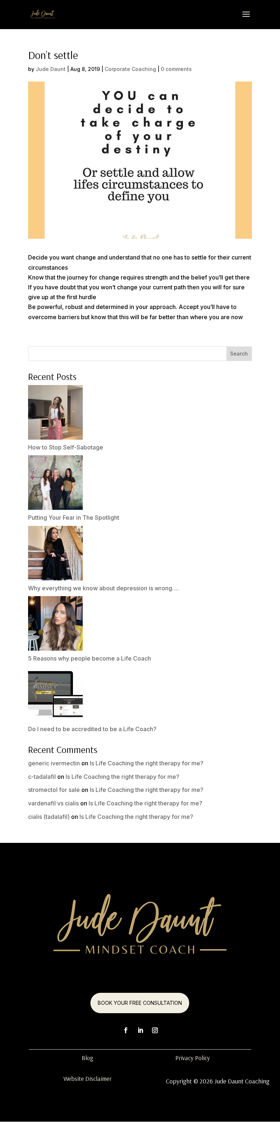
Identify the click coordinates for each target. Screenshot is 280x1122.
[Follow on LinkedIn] (140, 1030)
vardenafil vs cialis (53, 803)
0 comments (176, 69)
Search (239, 353)
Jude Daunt (51, 69)
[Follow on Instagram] (155, 1030)
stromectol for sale (54, 789)
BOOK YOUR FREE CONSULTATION (140, 1003)
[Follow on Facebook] (126, 1030)
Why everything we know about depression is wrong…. (103, 588)
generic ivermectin (54, 763)
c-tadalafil (42, 776)
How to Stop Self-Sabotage (65, 447)
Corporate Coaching (130, 69)
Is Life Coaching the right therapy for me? (146, 763)
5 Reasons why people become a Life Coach (89, 658)
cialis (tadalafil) (49, 816)
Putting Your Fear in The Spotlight (73, 517)
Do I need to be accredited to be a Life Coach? (92, 729)
